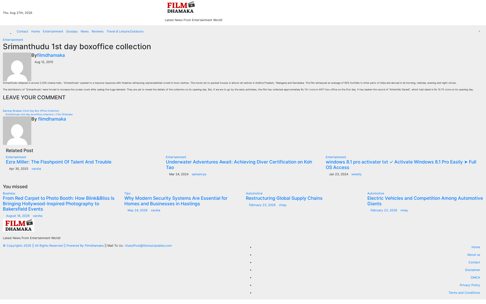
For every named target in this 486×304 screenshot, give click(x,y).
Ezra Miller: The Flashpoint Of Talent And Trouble (58, 162)
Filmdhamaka (94, 245)
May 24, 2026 (138, 210)
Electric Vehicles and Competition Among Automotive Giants (425, 200)
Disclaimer (472, 270)
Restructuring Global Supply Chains (284, 198)
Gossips (72, 31)
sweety (356, 174)
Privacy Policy (470, 285)
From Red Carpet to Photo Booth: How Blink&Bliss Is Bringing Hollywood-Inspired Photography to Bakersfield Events (58, 203)
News (85, 31)
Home (35, 31)
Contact (22, 31)
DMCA (475, 277)
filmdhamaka (51, 55)
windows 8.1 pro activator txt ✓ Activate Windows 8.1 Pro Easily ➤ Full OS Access (401, 164)
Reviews (97, 31)
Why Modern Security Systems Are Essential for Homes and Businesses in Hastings (175, 200)
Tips (127, 193)
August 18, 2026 (18, 216)
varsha (36, 169)
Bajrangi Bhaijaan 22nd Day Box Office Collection (31, 110)
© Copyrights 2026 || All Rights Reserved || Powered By (44, 245)
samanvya (199, 174)
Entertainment (53, 31)
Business (9, 193)
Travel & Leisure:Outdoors (125, 31)
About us (473, 255)
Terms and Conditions (464, 293)
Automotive (254, 193)
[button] (8, 34)
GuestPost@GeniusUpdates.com (148, 245)
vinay (282, 205)
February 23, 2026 (263, 205)
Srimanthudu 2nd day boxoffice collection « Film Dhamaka (39, 114)
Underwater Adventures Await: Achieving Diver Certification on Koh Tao (239, 164)
